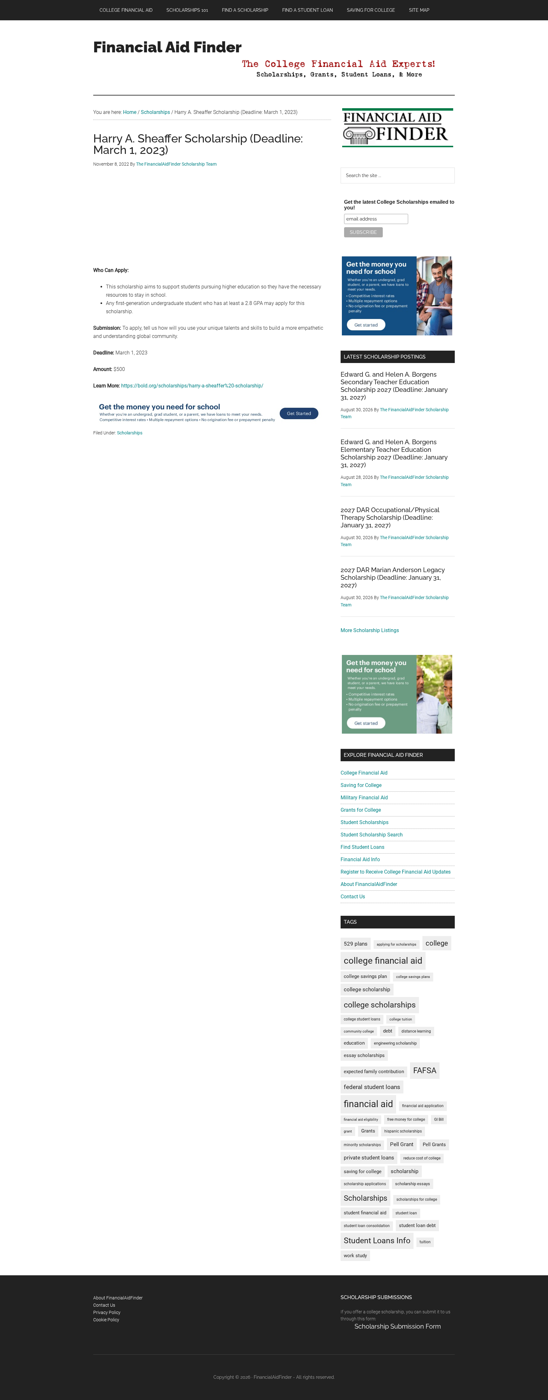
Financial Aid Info (360, 859)
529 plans (356, 944)
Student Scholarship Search (372, 835)
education (354, 1043)
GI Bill (439, 1119)
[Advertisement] (212, 221)
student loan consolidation (367, 1226)
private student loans (369, 1157)
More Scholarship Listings (370, 630)
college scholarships (380, 1004)
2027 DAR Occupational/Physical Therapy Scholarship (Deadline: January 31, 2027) (390, 517)
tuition (425, 1242)
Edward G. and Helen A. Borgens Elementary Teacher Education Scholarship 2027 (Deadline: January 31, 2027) (394, 453)
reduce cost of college (421, 1158)
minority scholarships (362, 1145)
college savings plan (365, 976)
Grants (368, 1131)
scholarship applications (365, 1184)
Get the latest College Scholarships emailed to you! (399, 204)
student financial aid (365, 1213)
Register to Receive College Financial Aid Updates (396, 872)
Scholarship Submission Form (398, 1326)
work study (355, 1255)
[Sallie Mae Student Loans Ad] (208, 425)
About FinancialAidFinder (369, 884)
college (437, 943)
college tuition (400, 1019)
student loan (406, 1213)
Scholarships (129, 432)
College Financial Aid (364, 773)
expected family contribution (374, 1071)
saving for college (363, 1171)
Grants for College (361, 810)
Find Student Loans (362, 847)
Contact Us (353, 897)
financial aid (368, 1104)
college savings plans (413, 977)
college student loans (362, 1019)
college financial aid (383, 960)
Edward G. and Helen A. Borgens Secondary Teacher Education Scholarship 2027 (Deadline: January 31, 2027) (394, 386)
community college (359, 1031)
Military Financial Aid (364, 798)
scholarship (405, 1171)
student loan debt (417, 1225)
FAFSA (424, 1070)
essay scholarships (364, 1055)
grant (348, 1131)
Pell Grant (402, 1144)
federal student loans (372, 1087)
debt (387, 1031)
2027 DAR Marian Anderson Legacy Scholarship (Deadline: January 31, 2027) (393, 577)
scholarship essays (412, 1183)
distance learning (416, 1031)
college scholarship (367, 989)
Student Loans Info (377, 1240)
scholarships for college (416, 1199)
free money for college (406, 1119)
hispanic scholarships (403, 1131)
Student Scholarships (364, 822)
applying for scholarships (396, 944)
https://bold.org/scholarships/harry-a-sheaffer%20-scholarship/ (192, 386)
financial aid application (423, 1106)
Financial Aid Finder (167, 47)
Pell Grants (434, 1144)
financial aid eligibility (361, 1120)
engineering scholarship (395, 1043)
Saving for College (361, 785)
